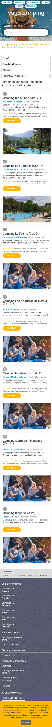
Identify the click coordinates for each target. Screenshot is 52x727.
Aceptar (26, 722)
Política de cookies (34, 717)
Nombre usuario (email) (13, 698)
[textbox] (26, 32)
